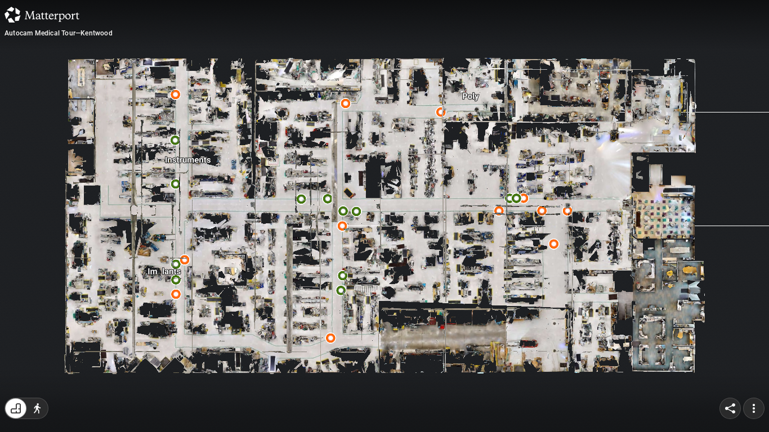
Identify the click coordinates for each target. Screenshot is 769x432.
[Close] (521, 97)
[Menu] (753, 408)
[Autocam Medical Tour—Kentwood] (384, 216)
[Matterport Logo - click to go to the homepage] (42, 14)
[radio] (15, 408)
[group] (26, 408)
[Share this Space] (730, 408)
